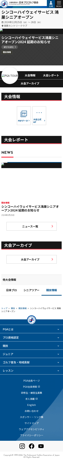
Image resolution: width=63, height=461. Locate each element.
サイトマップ (32, 423)
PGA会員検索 (31, 386)
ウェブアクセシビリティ (31, 429)
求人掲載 (31, 398)
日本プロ (11, 290)
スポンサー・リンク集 (31, 417)
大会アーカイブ (30, 83)
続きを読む (9, 47)
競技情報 (51, 290)
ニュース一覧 (30, 226)
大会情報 (30, 75)
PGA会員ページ (31, 380)
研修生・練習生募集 (31, 392)
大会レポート (51, 75)
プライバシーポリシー (31, 435)
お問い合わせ (32, 411)
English (31, 405)
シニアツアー (31, 290)
